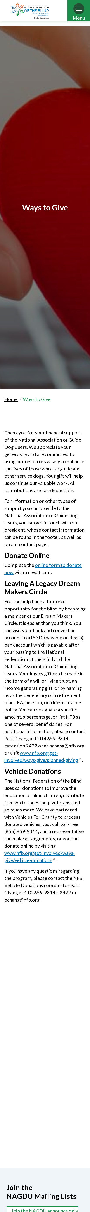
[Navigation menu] (78, 8)
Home (11, 399)
